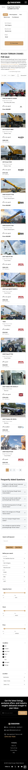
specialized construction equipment (10, 64)
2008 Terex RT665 (8, 451)
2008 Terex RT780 (8, 354)
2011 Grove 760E (7, 162)
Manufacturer (8, 29)
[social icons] (12, 766)
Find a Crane (15, 43)
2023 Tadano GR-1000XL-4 (10, 386)
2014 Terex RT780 (8, 256)
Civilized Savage (11, 763)
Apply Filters (10, 547)
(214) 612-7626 (9, 737)
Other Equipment (13, 14)
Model (6, 34)
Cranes (5, 14)
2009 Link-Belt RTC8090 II (10, 289)
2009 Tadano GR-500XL (10, 419)
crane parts (12, 69)
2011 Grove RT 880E (8, 129)
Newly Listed (7, 17)
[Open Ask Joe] (25, 767)
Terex (4, 321)
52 (20, 470)
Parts (21, 14)
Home (3, 7)
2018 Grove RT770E (8, 225)
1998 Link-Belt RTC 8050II (10, 98)
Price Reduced (15, 17)
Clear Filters (18, 547)
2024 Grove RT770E (8, 194)
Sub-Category (8, 23)
